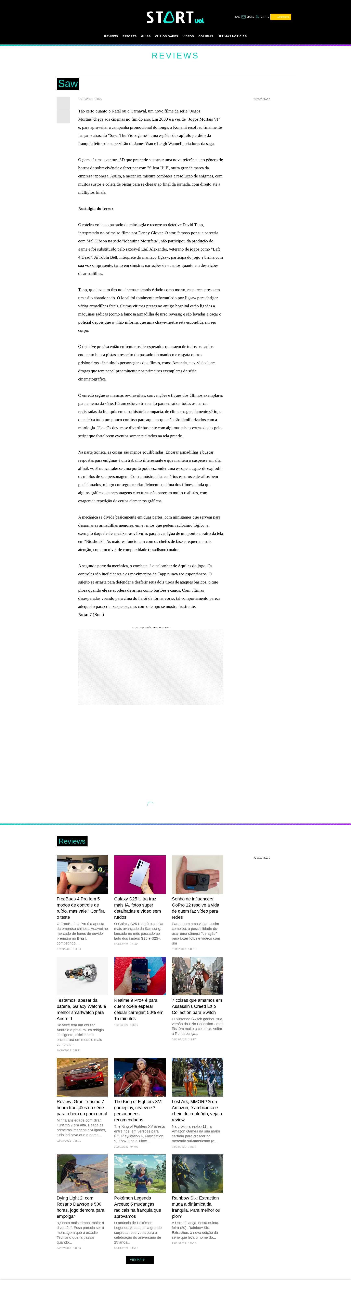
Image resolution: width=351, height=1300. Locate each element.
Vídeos (188, 36)
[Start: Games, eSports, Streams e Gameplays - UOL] (171, 17)
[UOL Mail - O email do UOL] (247, 16)
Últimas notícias (232, 36)
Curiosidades (166, 36)
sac (237, 16)
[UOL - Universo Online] (199, 20)
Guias (146, 36)
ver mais (137, 1259)
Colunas (205, 36)
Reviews (111, 36)
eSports (129, 36)
